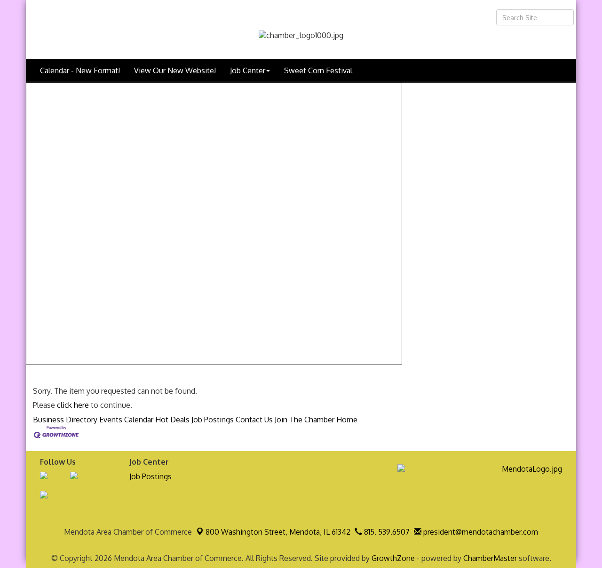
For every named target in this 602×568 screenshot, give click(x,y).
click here (73, 405)
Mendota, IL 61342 (278, 532)
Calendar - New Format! (80, 70)
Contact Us (254, 419)
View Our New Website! (175, 70)
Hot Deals (172, 419)
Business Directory (65, 419)
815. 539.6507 (386, 532)
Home (346, 419)
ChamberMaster (490, 558)
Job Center (247, 70)
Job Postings (212, 419)
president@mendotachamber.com (479, 532)
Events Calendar (126, 419)
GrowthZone (393, 558)
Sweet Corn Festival (318, 70)
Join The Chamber (304, 419)
